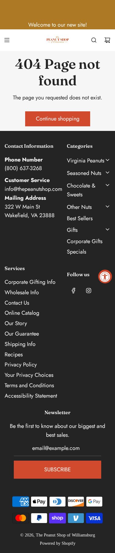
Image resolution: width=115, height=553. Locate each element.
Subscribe (57, 469)
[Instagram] (88, 290)
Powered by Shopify (57, 543)
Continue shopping (57, 119)
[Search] (94, 40)
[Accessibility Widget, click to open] (105, 277)
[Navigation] (6, 40)
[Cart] (107, 40)
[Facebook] (73, 290)
